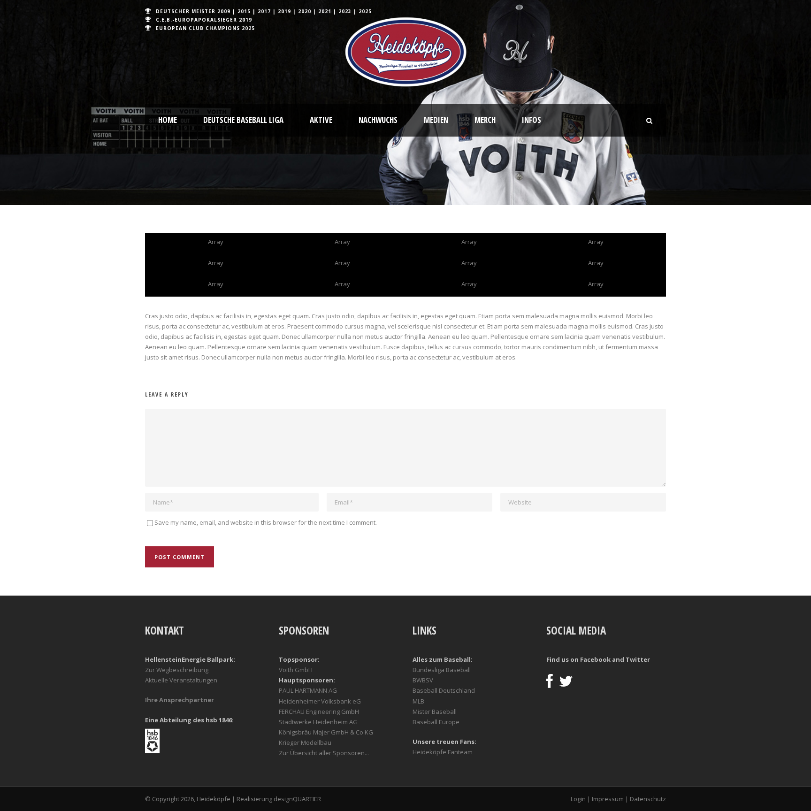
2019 (284, 11)
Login (578, 799)
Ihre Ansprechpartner (179, 700)
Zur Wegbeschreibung (176, 670)
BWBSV (423, 680)
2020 (304, 11)
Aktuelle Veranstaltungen (181, 680)
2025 (365, 11)
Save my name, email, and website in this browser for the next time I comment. (265, 522)
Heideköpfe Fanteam (443, 752)
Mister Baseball (435, 711)
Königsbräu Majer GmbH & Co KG (326, 732)
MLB (418, 701)
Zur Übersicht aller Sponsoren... (324, 753)
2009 (223, 11)
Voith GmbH (296, 670)
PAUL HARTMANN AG (308, 690)
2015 (244, 11)
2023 (345, 11)
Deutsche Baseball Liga (243, 120)
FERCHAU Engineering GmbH (319, 711)
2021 (324, 11)
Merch (485, 120)
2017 (264, 11)
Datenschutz (648, 799)
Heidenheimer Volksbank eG (320, 701)
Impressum (608, 799)
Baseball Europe (436, 722)
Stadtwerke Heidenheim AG (318, 722)
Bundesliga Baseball (442, 670)
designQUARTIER (297, 799)
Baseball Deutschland (444, 690)
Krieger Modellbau (305, 742)
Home (167, 120)
